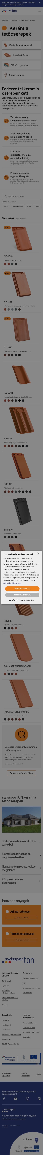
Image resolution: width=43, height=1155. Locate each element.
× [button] (38, 553)
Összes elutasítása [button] (22, 595)
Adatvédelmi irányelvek (12, 583)
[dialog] (21, 577)
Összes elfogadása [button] (22, 589)
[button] (21, 600)
